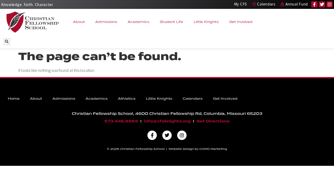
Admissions (106, 22)
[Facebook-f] (314, 4)
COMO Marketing (213, 149)
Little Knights (206, 22)
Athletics (126, 98)
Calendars (192, 98)
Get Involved (241, 22)
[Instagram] (329, 4)
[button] (7, 42)
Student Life (171, 22)
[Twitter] (322, 4)
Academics (138, 22)
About (79, 22)
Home (14, 98)
